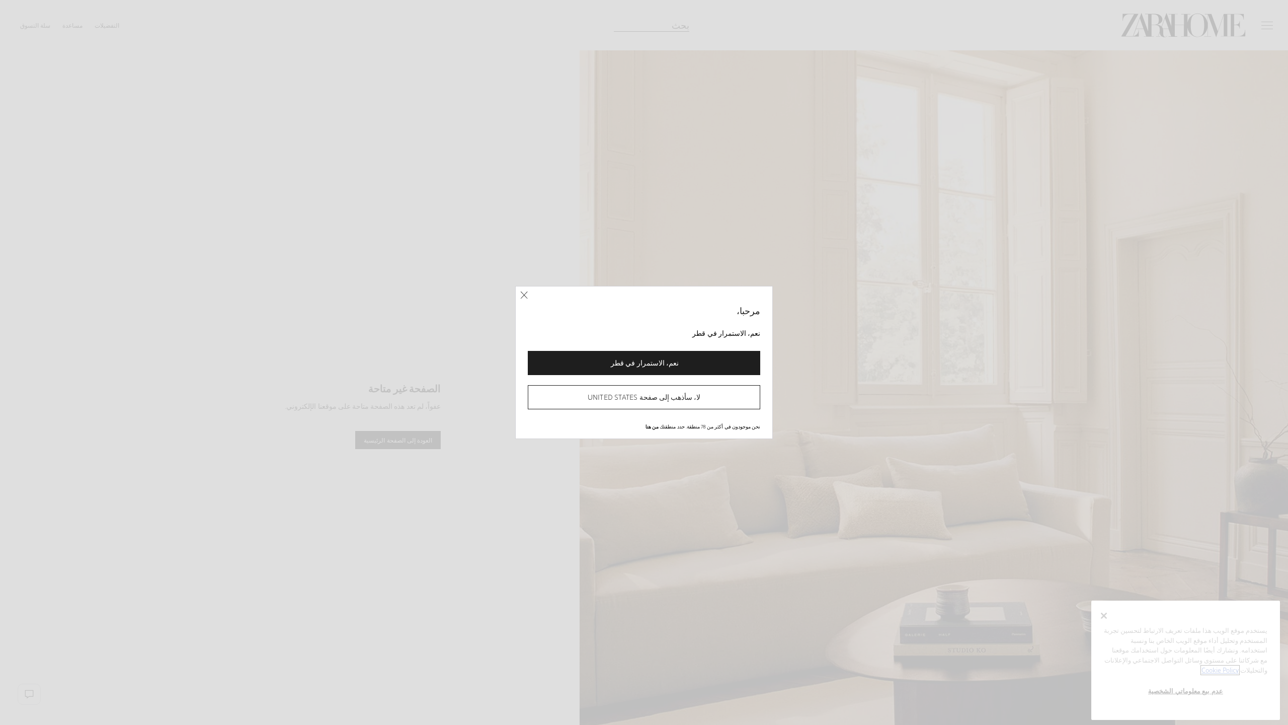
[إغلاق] (524, 295)
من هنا (652, 426)
